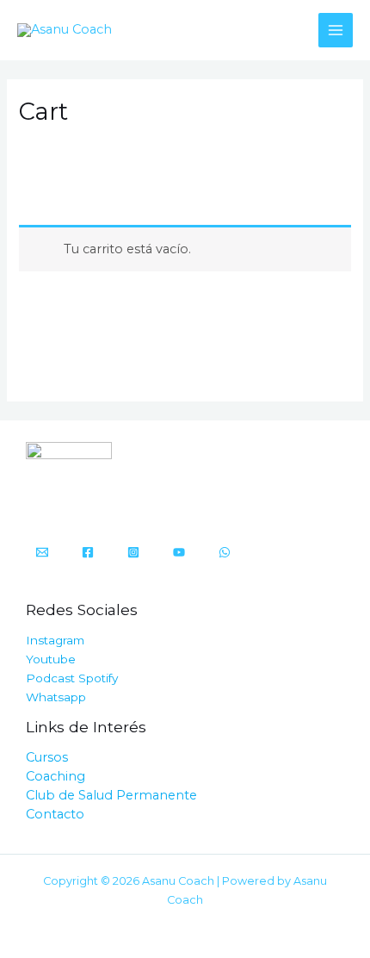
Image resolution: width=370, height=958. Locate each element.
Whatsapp (56, 697)
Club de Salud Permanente (111, 795)
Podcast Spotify (72, 678)
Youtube (51, 659)
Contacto (55, 814)
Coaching (55, 776)
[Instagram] (133, 552)
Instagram (55, 640)
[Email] (42, 552)
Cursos (47, 757)
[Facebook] (87, 552)
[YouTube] (179, 552)
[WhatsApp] (224, 552)
